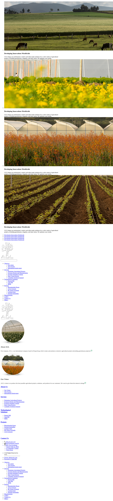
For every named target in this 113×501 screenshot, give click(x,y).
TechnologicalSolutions (6, 411)
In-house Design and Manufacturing (14, 402)
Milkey (6, 300)
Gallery (6, 297)
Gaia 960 (10, 282)
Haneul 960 (11, 281)
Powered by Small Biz (10, 459)
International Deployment (11, 393)
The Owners (11, 266)
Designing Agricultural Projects (16, 271)
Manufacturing (8, 295)
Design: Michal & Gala (10, 457)
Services (6, 270)
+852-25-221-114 (10, 442)
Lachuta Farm (12, 292)
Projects (6, 285)
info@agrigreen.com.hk (12, 443)
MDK (9, 284)
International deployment (15, 268)
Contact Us (7, 298)
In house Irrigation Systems (15, 274)
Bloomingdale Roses (13, 287)
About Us (4, 387)
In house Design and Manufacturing (18, 273)
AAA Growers (12, 289)
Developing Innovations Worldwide (14, 235)
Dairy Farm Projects (13, 276)
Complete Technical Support (16, 277)
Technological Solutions (11, 279)
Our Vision (7, 390)
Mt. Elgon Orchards (13, 290)
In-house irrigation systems (11, 403)
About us (6, 263)
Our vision (11, 265)
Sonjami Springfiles (13, 293)
